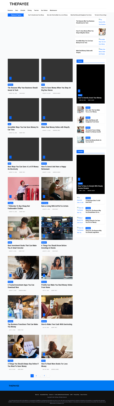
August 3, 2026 (46, 251)
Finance (80, 95)
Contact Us (51, 394)
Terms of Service (83, 394)
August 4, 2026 (13, 251)
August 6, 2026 (46, 209)
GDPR (71, 394)
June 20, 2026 (82, 100)
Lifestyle (22, 10)
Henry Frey (22, 132)
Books (9, 242)
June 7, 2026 (82, 190)
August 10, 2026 (13, 211)
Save (16, 10)
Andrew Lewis (56, 130)
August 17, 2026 (47, 130)
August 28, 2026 (13, 93)
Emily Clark (91, 100)
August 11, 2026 (47, 172)
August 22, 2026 (47, 93)
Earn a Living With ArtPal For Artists (54, 206)
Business (10, 10)
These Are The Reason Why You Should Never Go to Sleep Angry (93, 212)
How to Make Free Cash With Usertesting (56, 324)
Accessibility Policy (44, 394)
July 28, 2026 (46, 369)
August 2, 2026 (13, 290)
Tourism (36, 10)
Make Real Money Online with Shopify (55, 127)
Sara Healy (22, 93)
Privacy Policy (76, 394)
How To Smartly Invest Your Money (90, 98)
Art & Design (45, 203)
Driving (30, 10)
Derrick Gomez (56, 93)
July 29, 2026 (46, 327)
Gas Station (44, 10)
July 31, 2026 (46, 290)
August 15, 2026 (13, 172)
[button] (105, 10)
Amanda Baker (91, 190)
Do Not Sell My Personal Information (62, 394)
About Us (37, 394)
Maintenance (53, 10)
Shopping (10, 203)
